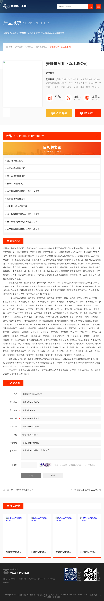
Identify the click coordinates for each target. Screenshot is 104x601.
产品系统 (19, 47)
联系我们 (90, 113)
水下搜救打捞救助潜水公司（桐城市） (24, 229)
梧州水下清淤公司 (15, 183)
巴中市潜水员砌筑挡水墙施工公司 (22, 222)
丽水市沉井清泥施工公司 (89, 552)
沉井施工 (29, 47)
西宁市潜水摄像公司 (16, 176)
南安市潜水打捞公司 (16, 168)
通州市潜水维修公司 (16, 199)
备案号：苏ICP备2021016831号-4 (62, 595)
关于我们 (12, 579)
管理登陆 (56, 597)
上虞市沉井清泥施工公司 (39, 552)
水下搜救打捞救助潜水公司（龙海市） (24, 191)
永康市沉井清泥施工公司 (15, 552)
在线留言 (51, 579)
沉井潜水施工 (41, 47)
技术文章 (41, 579)
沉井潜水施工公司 (15, 161)
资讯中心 (22, 579)
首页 (11, 47)
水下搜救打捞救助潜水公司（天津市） (24, 214)
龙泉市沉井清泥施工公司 (64, 552)
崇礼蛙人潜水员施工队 (17, 206)
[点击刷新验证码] (45, 465)
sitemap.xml (83, 595)
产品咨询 (61, 113)
